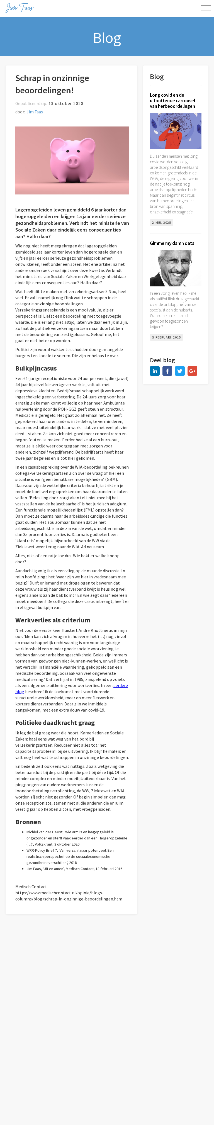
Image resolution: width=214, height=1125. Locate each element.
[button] (205, 8)
